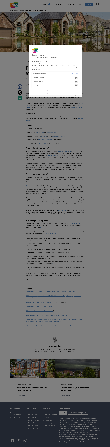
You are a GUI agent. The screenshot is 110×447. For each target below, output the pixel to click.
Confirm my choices (55, 92)
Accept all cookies (71, 92)
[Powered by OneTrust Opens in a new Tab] (75, 96)
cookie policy (45, 67)
